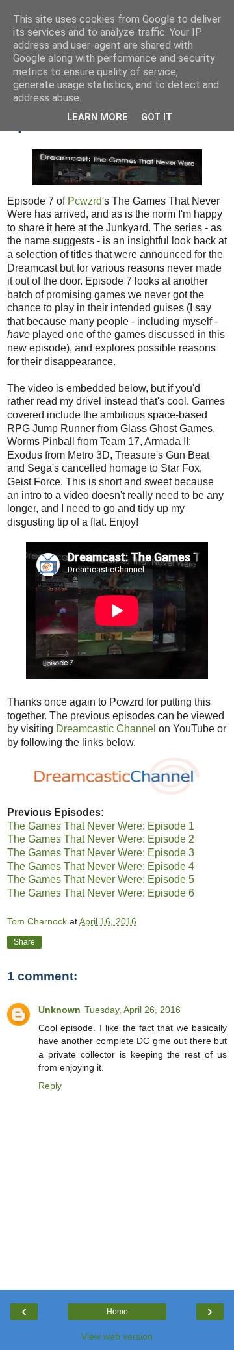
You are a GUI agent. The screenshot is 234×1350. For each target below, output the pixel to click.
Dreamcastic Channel (106, 728)
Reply (50, 1085)
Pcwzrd (85, 201)
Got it (156, 117)
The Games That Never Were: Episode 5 (100, 879)
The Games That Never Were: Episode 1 (100, 826)
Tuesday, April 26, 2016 (132, 1009)
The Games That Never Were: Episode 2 (100, 839)
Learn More (97, 117)
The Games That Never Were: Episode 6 (100, 892)
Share (24, 942)
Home (117, 1311)
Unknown (59, 1009)
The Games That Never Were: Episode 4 (100, 866)
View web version (117, 1336)
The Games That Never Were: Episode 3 (100, 852)
